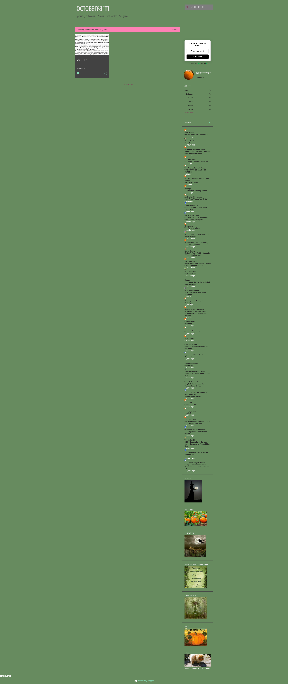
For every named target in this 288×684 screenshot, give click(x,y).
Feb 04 (190, 109)
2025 (186, 90)
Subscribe (197, 57)
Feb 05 (190, 105)
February (189, 94)
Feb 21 (190, 102)
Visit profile (200, 77)
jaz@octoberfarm (203, 73)
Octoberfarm (93, 8)
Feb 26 (190, 98)
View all (175, 30)
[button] (105, 73)
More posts (128, 84)
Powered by (192, 63)
